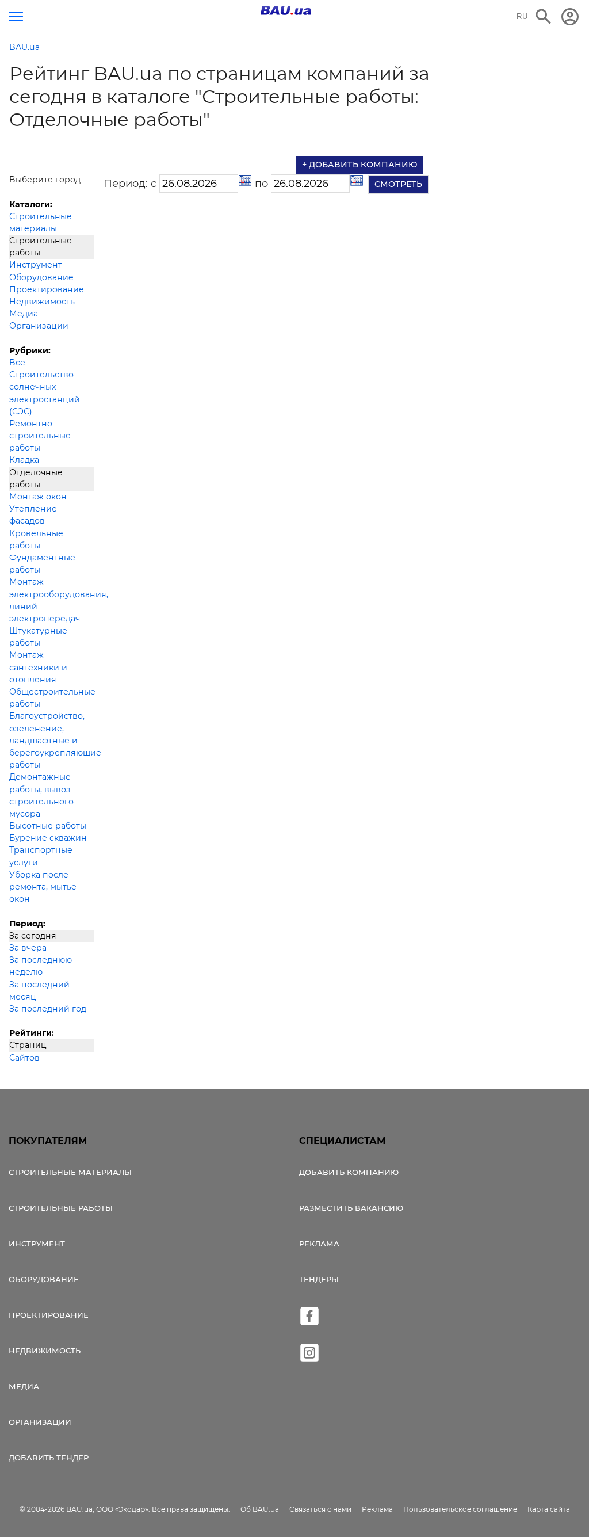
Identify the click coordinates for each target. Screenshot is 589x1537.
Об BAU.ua (259, 1509)
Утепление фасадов (33, 515)
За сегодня (32, 935)
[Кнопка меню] (16, 16)
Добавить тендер (49, 1457)
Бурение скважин (48, 838)
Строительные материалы (40, 222)
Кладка (24, 460)
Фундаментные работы (42, 563)
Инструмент (35, 265)
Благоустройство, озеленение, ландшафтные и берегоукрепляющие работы (51, 740)
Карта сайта (548, 1509)
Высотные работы (47, 826)
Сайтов (24, 1057)
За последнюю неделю (40, 966)
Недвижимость (42, 301)
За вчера (28, 948)
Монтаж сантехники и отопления (38, 667)
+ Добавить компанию (360, 164)
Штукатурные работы (38, 637)
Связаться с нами (320, 1509)
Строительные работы (40, 246)
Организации (38, 326)
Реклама (319, 1243)
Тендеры (319, 1279)
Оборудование (41, 277)
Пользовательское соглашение (460, 1509)
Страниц (28, 1045)
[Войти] (570, 16)
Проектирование (46, 289)
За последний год (47, 1009)
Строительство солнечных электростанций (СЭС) (44, 393)
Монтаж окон (38, 496)
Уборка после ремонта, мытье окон (43, 886)
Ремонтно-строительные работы (40, 435)
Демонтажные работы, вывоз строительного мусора (41, 795)
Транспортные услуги (40, 856)
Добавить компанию (349, 1172)
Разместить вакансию (351, 1207)
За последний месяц (39, 990)
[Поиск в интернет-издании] (543, 16)
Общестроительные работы (51, 697)
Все (17, 362)
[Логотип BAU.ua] (286, 10)
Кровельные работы (36, 539)
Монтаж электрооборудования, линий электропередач (51, 600)
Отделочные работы (36, 478)
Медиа (23, 313)
